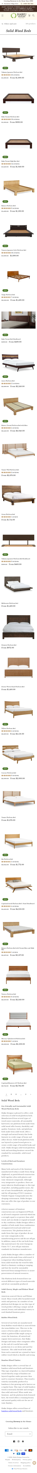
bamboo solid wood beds (11, 1411)
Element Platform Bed (8, 645)
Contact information (14, 1465)
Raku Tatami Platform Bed (10, 117)
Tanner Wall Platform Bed (10, 470)
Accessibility (27, 1465)
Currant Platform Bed (8, 773)
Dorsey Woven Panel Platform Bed (12, 686)
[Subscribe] (30, 1434)
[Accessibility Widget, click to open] (34, 1463)
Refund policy (16, 1459)
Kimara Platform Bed (8, 205)
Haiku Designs (17, 1457)
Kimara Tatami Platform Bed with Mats (14, 425)
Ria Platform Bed (7, 859)
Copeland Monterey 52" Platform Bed (13, 1083)
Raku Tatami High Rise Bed (10, 161)
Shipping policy (26, 1462)
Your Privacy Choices (20, 1468)
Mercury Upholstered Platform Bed (13, 1038)
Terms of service (13, 1462)
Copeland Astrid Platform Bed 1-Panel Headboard (18, 903)
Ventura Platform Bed (8, 994)
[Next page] (30, 1094)
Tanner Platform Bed (8, 817)
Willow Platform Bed (8, 728)
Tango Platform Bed (8, 294)
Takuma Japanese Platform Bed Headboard (15, 559)
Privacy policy (27, 1459)
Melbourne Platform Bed (9, 603)
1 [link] (6, 1094)
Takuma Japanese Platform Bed (11, 72)
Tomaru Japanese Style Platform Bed (13, 250)
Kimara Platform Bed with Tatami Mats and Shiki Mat (17, 948)
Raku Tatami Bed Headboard (11, 339)
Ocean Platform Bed (8, 514)
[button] (2, 15)
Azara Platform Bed (8, 381)
